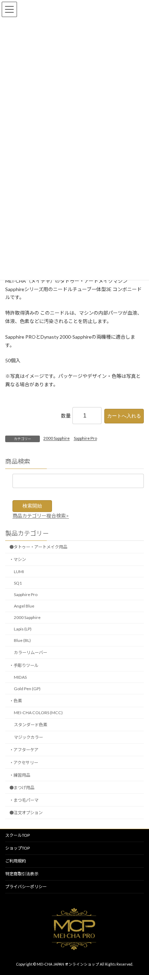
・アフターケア (23, 750)
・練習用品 (19, 775)
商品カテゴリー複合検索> (40, 516)
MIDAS (20, 677)
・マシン (17, 559)
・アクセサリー (23, 762)
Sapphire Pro (85, 438)
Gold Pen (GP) (27, 688)
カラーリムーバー (30, 652)
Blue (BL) (22, 640)
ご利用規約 (15, 861)
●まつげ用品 (21, 787)
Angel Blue (24, 606)
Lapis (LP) (23, 629)
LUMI (19, 571)
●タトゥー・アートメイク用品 (38, 547)
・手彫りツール (23, 665)
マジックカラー (28, 737)
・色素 (15, 700)
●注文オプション (26, 812)
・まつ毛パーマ (23, 800)
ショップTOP (17, 848)
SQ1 (18, 583)
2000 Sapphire (56, 438)
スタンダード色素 (30, 725)
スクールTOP (17, 835)
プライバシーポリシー (26, 886)
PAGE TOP (138, 938)
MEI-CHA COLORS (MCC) (38, 712)
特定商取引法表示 (21, 873)
